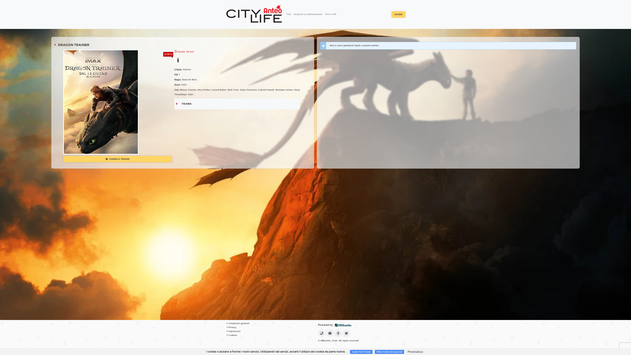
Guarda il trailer (119, 159)
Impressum (234, 331)
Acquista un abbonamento (308, 14)
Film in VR (330, 14)
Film (288, 14)
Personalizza (415, 351)
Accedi (398, 14)
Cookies (232, 335)
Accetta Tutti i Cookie (361, 352)
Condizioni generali (238, 323)
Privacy (232, 327)
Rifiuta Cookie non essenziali (389, 352)
